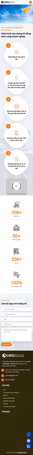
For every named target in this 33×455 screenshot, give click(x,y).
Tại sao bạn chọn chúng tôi (11, 392)
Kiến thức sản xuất (8, 401)
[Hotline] (28, 430)
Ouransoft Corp (22, 452)
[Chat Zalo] (28, 446)
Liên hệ (5, 403)
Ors (4, 389)
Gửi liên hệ (6, 344)
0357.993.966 (9, 380)
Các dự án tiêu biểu (9, 398)
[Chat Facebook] (28, 440)
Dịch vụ (5, 395)
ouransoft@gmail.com (11, 375)
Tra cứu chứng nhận (9, 406)
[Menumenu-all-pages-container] (30, 2)
